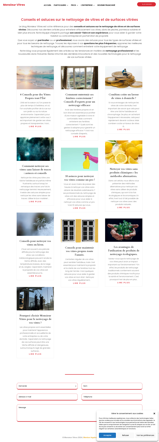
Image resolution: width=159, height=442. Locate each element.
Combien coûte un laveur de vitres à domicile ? (124, 96)
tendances (84, 50)
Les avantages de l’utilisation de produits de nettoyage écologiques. (123, 250)
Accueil (47, 5)
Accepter (107, 435)
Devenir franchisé (106, 5)
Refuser (125, 435)
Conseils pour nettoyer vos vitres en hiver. (35, 242)
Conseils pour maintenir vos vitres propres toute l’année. (79, 251)
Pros (73, 5)
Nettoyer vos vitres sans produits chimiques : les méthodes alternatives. (124, 172)
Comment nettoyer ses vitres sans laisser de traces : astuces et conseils (35, 169)
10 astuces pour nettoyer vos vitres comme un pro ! (79, 178)
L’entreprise (87, 5)
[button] (154, 413)
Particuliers (60, 5)
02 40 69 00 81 (148, 4)
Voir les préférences (145, 435)
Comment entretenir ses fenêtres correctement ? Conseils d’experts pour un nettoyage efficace (79, 100)
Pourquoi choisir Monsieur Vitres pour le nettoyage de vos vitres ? (35, 319)
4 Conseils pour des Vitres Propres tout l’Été (35, 96)
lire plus (35, 126)
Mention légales (90, 437)
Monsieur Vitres (14, 5)
